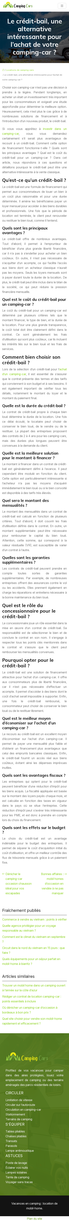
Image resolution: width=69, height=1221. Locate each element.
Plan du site (34, 1218)
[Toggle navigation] (62, 6)
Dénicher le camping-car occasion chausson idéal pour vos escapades (19, 883)
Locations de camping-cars (20, 70)
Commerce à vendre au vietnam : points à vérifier (34, 919)
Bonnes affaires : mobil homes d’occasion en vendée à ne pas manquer (52, 883)
